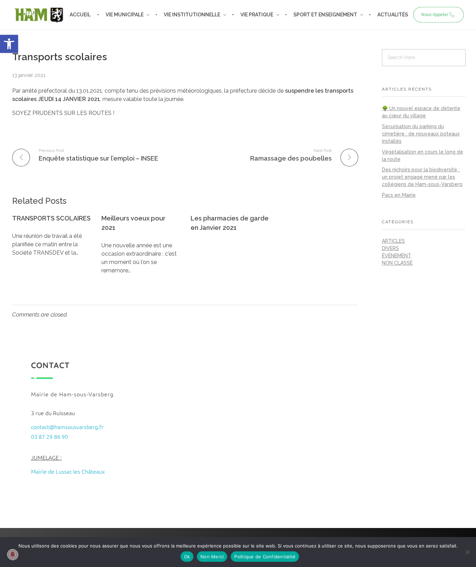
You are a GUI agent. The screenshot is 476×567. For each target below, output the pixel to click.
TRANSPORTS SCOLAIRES (51, 218)
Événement (396, 255)
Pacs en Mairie (399, 195)
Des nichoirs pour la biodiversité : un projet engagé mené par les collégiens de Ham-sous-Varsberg (422, 177)
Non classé (397, 263)
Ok (187, 556)
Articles (393, 241)
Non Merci (212, 556)
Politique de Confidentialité (264, 556)
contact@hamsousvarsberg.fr (67, 426)
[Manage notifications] (12, 554)
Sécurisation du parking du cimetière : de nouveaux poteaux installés (421, 134)
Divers (390, 248)
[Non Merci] (467, 552)
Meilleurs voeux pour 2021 (133, 223)
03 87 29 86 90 (49, 436)
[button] (9, 44)
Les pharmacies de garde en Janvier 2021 (230, 223)
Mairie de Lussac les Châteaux (68, 471)
